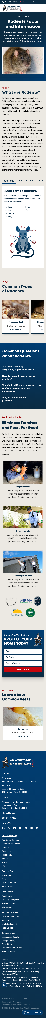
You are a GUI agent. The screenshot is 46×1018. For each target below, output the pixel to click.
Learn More (15, 329)
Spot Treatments (9, 883)
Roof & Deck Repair (10, 917)
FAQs (4, 866)
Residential (25, 2)
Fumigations (7, 879)
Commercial (37, 2)
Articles (5, 862)
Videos (5, 858)
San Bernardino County (12, 948)
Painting (5, 920)
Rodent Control (8, 903)
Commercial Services (11, 844)
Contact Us (6, 851)
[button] (40, 8)
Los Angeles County (10, 937)
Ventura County (8, 951)
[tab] (9, 181)
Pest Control (7, 892)
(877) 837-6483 (9, 818)
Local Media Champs (21, 1005)
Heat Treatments (9, 886)
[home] (15, 8)
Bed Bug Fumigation (10, 900)
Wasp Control (7, 907)
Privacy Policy (8, 998)
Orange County (8, 940)
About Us (6, 847)
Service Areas (8, 933)
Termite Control (9, 871)
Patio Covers (7, 928)
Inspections (7, 875)
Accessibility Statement (11, 1002)
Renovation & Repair (11, 912)
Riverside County (9, 944)
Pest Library (7, 855)
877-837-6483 (11, 2)
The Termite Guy (9, 836)
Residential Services (10, 840)
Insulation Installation (10, 924)
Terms (25, 998)
